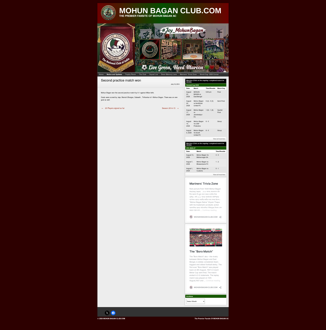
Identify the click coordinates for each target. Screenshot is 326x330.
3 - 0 (217, 155)
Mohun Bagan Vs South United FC (198, 132)
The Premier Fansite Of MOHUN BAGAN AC (212, 318)
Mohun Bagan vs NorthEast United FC (198, 103)
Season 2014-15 (170, 108)
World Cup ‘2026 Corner (209, 74)
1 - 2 (217, 162)
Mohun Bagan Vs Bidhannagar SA (203, 156)
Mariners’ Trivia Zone (188, 74)
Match (196, 88)
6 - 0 (207, 121)
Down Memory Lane (169, 74)
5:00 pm (208, 92)
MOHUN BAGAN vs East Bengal (198, 94)
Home (101, 74)
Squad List (153, 74)
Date (188, 88)
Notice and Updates (114, 74)
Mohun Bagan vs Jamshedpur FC (198, 113)
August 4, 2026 (189, 131)
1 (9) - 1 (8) (209, 110)
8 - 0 (207, 130)
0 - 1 (217, 168)
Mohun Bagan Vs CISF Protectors (198, 123)
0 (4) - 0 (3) (209, 101)
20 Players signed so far (113, 108)
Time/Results (210, 88)
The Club (142, 74)
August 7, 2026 (189, 163)
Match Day (221, 88)
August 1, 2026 (189, 169)
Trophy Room (130, 74)
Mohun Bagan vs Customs (202, 169)
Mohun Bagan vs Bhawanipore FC (202, 163)
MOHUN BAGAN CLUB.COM (170, 10)
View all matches (219, 139)
